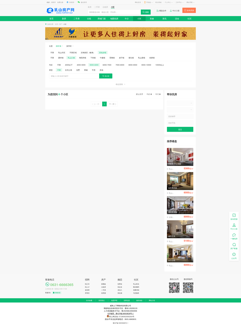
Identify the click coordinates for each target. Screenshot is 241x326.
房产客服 (233, 248)
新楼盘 (103, 284)
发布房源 (190, 10)
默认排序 (139, 94)
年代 (157, 94)
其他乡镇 (102, 52)
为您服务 (136, 293)
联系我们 (102, 300)
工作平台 (179, 2)
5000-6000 (94, 65)
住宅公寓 (68, 70)
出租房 (103, 287)
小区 (139, 18)
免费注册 (60, 2)
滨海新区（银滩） (88, 52)
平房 (93, 70)
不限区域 (73, 52)
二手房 (77, 18)
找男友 (120, 284)
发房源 (103, 293)
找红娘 (120, 293)
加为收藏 (89, 300)
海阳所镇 (82, 57)
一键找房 (233, 238)
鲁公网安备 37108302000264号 (121, 317)
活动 (177, 18)
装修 (152, 18)
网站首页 (138, 2)
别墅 (78, 70)
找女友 (120, 287)
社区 (190, 18)
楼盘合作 (162, 10)
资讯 (164, 18)
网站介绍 (152, 300)
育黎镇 (112, 57)
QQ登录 (71, 2)
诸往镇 (131, 57)
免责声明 (114, 300)
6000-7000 (107, 65)
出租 (89, 18)
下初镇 (93, 57)
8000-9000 (133, 65)
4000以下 (69, 65)
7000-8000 (120, 65)
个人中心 (168, 2)
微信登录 (84, 2)
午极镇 (102, 57)
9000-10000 (146, 65)
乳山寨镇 (141, 57)
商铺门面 (102, 18)
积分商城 (158, 2)
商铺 (86, 70)
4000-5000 (81, 65)
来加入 (120, 290)
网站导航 (190, 2)
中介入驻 (175, 10)
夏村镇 (61, 57)
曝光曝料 (136, 287)
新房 (64, 18)
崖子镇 (121, 57)
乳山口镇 (71, 57)
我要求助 (136, 290)
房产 (60, 24)
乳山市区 (61, 52)
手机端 (148, 2)
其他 (101, 70)
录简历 (87, 293)
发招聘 (87, 290)
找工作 (87, 284)
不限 (52, 52)
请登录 (53, 2)
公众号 (234, 258)
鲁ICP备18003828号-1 (120, 323)
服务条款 (139, 300)
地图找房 (114, 18)
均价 (148, 94)
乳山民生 (136, 284)
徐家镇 (152, 57)
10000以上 (159, 65)
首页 (51, 18)
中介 (127, 18)
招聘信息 (127, 300)
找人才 (87, 287)
